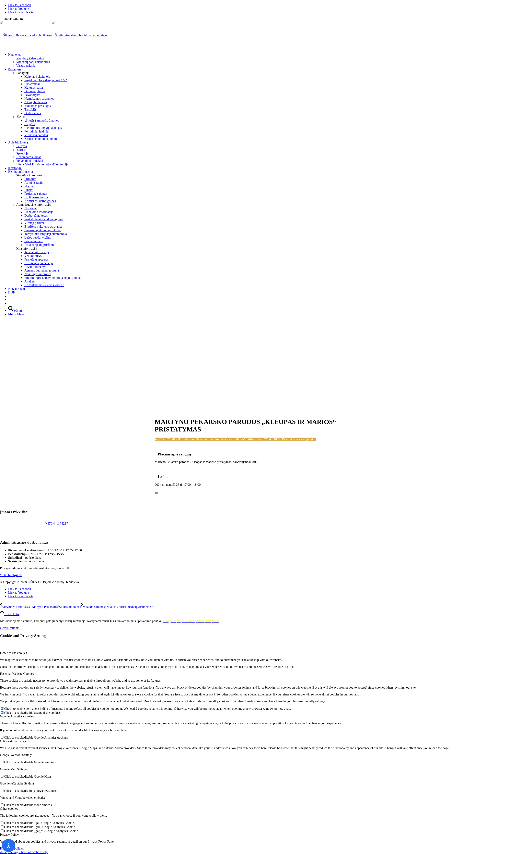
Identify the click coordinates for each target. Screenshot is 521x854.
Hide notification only (34, 852)
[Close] (156, 493)
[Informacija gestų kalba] (9, 299)
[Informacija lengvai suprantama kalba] (9, 296)
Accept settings (10, 852)
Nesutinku (13, 628)
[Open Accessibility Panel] (8, 845)
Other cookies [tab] (9, 808)
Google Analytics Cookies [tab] (17, 716)
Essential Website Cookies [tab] (17, 673)
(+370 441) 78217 (56, 523)
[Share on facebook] (156, 488)
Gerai (3, 628)
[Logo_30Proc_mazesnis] (26, 35)
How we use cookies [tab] (13, 653)
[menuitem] (264, 60)
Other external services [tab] (14, 741)
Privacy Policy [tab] (9, 834)
